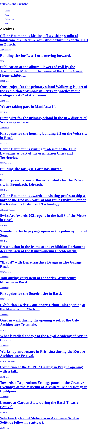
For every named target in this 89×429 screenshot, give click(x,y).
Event (6, 81)
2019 (2, 330)
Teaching (7, 50)
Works (7, 15)
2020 (2, 257)
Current (7, 11)
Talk (5, 330)
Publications (9, 19)
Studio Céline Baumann (14, 3)
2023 (2, 50)
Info (6, 23)
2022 (2, 112)
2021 (2, 174)
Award (6, 128)
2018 (2, 412)
